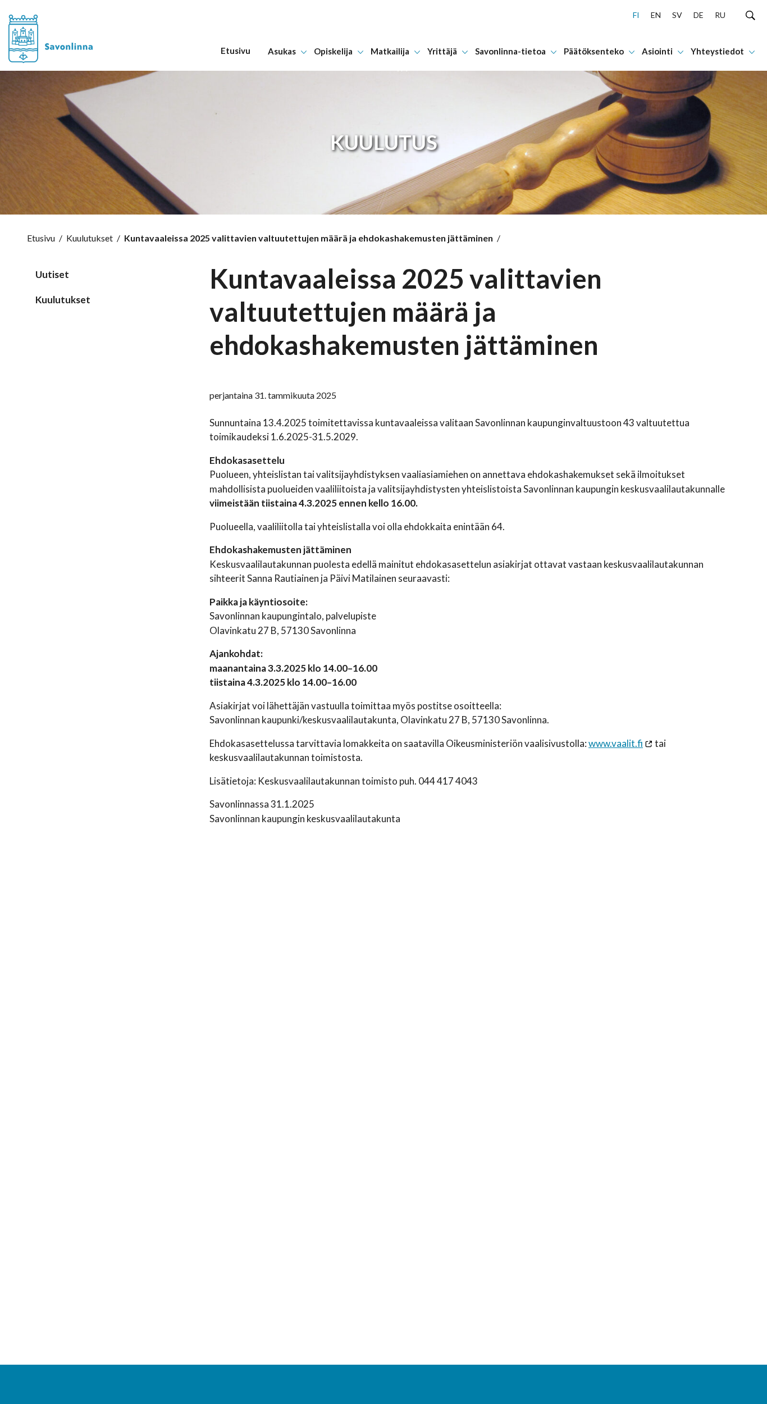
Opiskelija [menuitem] (333, 51)
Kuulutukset (89, 238)
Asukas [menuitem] (282, 51)
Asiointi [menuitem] (657, 51)
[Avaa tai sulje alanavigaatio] (304, 51)
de (698, 15)
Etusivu (41, 238)
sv (677, 15)
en (656, 15)
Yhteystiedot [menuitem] (717, 51)
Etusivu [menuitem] (235, 50)
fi (636, 15)
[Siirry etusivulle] (71, 35)
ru (720, 15)
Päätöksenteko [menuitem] (594, 51)
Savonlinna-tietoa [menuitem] (510, 51)
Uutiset (52, 274)
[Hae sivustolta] (750, 14)
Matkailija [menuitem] (390, 51)
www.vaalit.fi (615, 743)
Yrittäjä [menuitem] (442, 51)
